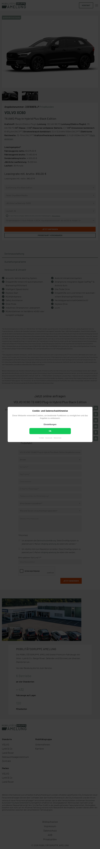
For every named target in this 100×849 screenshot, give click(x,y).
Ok (50, 431)
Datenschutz (57, 438)
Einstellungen (50, 425)
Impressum (48, 438)
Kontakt (41, 438)
